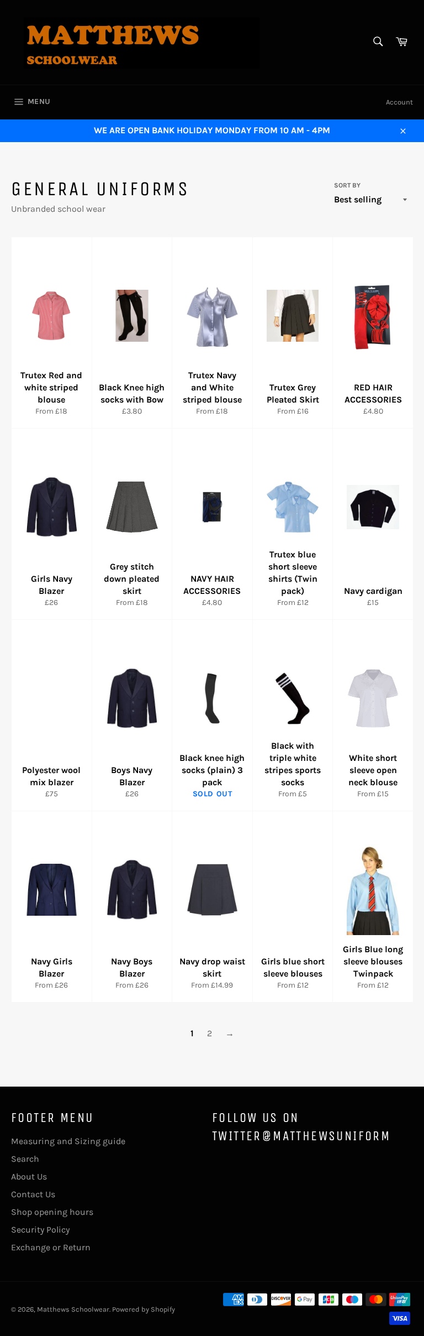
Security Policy (40, 1229)
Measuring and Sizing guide (68, 1141)
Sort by (347, 185)
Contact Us (33, 1194)
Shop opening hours (52, 1212)
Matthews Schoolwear (73, 1309)
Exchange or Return (51, 1247)
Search (25, 1159)
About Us (29, 1176)
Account (399, 102)
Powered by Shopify (143, 1309)
